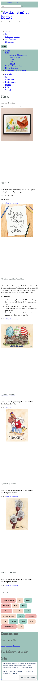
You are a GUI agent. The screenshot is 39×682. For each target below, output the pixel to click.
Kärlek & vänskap (8, 616)
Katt (27, 611)
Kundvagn (12, 2)
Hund (15, 606)
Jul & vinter (6, 611)
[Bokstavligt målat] (19, 14)
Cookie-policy (15, 673)
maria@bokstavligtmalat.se (10, 646)
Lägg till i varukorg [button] (12, 203)
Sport (31, 621)
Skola (23, 621)
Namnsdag (31, 616)
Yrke (20, 627)
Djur (20, 600)
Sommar (13, 621)
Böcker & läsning (8, 600)
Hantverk (6, 606)
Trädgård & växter (8, 627)
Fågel (28, 600)
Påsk (4, 621)
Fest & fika (18, 611)
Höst (23, 606)
